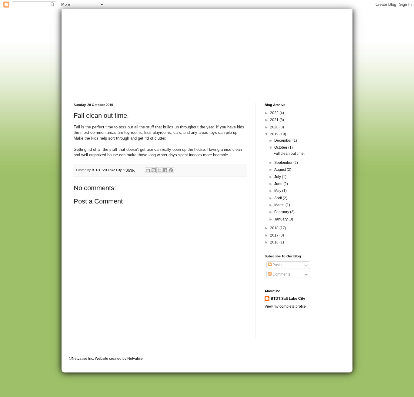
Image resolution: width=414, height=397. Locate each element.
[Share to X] (159, 170)
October (281, 147)
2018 (274, 228)
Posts (277, 265)
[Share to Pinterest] (171, 170)
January (281, 219)
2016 (274, 242)
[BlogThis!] (154, 170)
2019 (274, 134)
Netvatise (135, 358)
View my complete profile (285, 306)
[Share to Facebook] (165, 170)
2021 (274, 120)
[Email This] (148, 170)
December (283, 140)
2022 (274, 113)
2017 (274, 235)
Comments (281, 274)
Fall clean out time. (289, 153)
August (280, 169)
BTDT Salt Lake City (288, 298)
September (283, 162)
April (278, 198)
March (279, 205)
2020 (274, 127)
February (282, 212)
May (278, 191)
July (278, 177)
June (278, 184)
